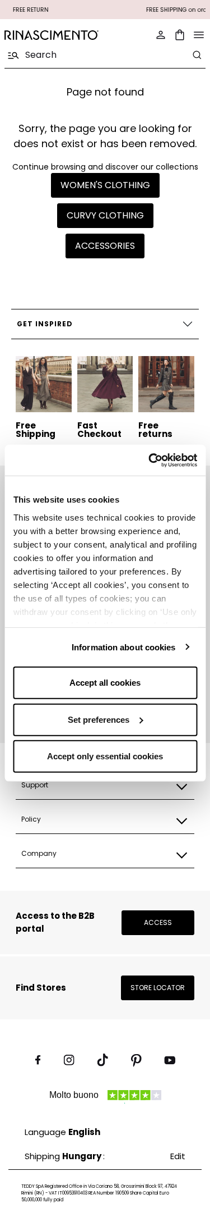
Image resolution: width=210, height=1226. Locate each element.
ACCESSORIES (105, 245)
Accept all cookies (105, 682)
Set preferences (98, 719)
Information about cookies (124, 646)
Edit (177, 1156)
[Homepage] (51, 35)
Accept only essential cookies (105, 756)
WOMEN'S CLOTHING (105, 185)
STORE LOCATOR (157, 987)
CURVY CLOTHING (105, 215)
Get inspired (45, 324)
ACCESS (158, 922)
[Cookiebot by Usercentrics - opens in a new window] (149, 460)
